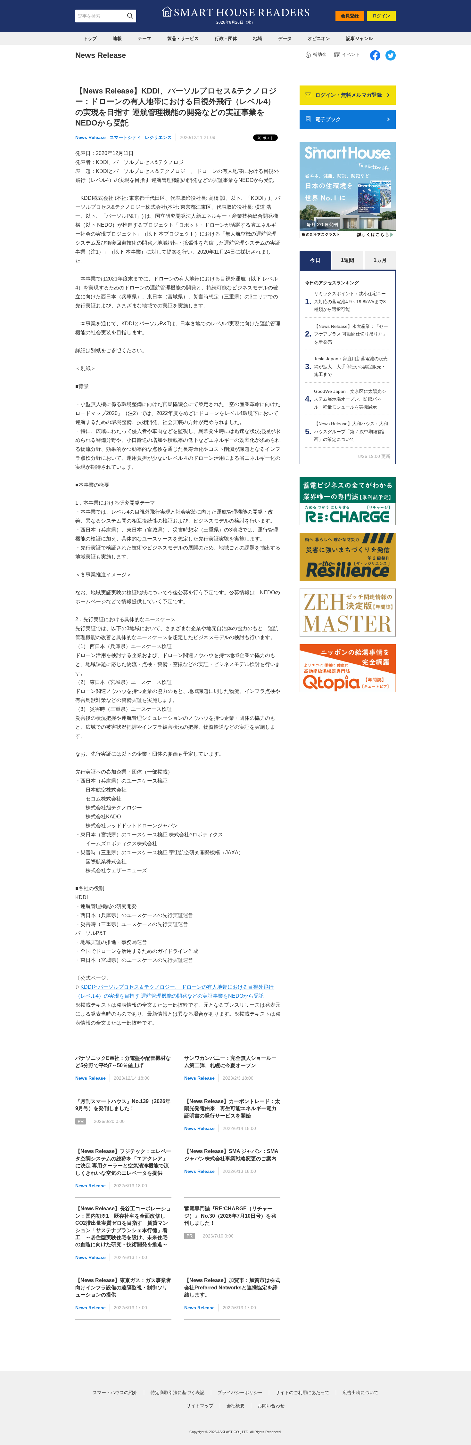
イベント (351, 54)
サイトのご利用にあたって (302, 1392)
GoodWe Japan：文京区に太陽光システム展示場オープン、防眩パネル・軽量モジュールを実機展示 (350, 399)
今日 (315, 260)
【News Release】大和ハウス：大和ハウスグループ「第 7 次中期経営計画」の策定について (351, 431)
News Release (90, 137)
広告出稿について (360, 1392)
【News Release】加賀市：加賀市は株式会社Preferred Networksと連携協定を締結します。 (232, 1287)
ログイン (381, 15)
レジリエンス (158, 137)
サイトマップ (199, 1405)
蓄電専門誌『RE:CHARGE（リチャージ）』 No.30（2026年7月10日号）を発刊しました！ (230, 1216)
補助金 (319, 54)
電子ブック (328, 119)
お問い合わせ (271, 1405)
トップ (90, 38)
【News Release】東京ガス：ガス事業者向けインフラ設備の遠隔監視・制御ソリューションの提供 (123, 1287)
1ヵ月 (380, 260)
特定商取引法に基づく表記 (177, 1392)
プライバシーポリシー (240, 1392)
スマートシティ (125, 137)
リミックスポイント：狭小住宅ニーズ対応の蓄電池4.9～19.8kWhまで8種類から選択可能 (350, 301)
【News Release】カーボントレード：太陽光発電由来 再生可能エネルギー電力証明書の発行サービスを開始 (232, 1108)
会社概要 (235, 1405)
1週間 (347, 260)
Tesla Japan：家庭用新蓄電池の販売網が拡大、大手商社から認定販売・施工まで (351, 366)
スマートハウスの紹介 (115, 1392)
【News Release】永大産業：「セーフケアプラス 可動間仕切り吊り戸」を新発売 (351, 334)
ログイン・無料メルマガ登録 (348, 95)
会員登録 (350, 15)
